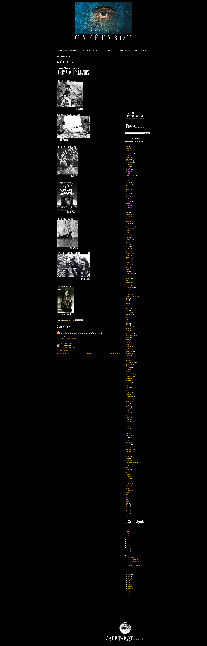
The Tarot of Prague (131, 335)
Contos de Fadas (130, 383)
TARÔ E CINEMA (132, 563)
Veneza (128, 284)
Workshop (128, 339)
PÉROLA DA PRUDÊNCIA (134, 565)
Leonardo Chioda (130, 316)
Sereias (128, 488)
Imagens (128, 210)
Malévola (128, 446)
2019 (128, 535)
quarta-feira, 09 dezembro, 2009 (68, 338)
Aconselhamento (130, 287)
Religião (128, 244)
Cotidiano (128, 169)
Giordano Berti (129, 312)
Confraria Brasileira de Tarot (132, 296)
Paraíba (128, 325)
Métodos (128, 194)
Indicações (128, 424)
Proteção (128, 474)
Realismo (128, 478)
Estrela (128, 403)
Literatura (128, 148)
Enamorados (129, 399)
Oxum (127, 458)
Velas (127, 508)
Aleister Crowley (130, 185)
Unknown (63, 330)
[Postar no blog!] (78, 320)
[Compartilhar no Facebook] (81, 320)
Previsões (128, 328)
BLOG (60, 51)
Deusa (127, 232)
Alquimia (128, 289)
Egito (127, 398)
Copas (127, 230)
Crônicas (128, 173)
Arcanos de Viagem (130, 175)
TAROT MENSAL (125, 51)
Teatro (127, 494)
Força (127, 410)
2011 (128, 551)
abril (129, 582)
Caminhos (128, 369)
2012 (128, 549)
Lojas (127, 269)
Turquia (128, 506)
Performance (129, 326)
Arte (127, 146)
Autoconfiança (129, 209)
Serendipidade (129, 276)
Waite (127, 512)
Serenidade (128, 490)
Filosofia (128, 193)
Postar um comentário (64, 350)
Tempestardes (129, 497)
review (127, 513)
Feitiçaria (128, 308)
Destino (128, 262)
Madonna (128, 442)
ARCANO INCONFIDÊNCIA (134, 561)
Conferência (129, 378)
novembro (130, 568)
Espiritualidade (129, 162)
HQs (127, 178)
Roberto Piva (129, 485)
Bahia (127, 358)
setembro (130, 572)
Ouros (127, 323)
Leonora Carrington (130, 439)
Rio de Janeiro (129, 483)
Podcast (128, 469)
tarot (127, 515)
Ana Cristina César (130, 349)
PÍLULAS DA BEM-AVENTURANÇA (136, 559)
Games (128, 237)
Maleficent (128, 444)
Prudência (128, 476)
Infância (128, 426)
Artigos (128, 225)
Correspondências (130, 260)
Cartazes (128, 371)
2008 (128, 591)
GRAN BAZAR (140, 51)
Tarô (127, 280)
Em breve (128, 303)
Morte (127, 317)
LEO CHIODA (70, 51)
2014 (128, 545)
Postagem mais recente (63, 353)
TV (127, 191)
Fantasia (128, 407)
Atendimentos (129, 253)
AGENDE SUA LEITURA (88, 51)
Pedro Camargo (129, 464)
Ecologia (128, 301)
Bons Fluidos (129, 364)
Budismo (128, 366)
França (127, 268)
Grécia (127, 415)
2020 (128, 533)
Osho (127, 321)
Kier (127, 437)
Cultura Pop (129, 161)
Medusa (128, 447)
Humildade (128, 419)
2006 (128, 595)
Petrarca (128, 467)
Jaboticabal (129, 430)
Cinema (128, 152)
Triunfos (128, 337)
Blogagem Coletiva (130, 362)
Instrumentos (129, 428)
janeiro (129, 588)
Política (128, 275)
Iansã (127, 423)
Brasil (127, 257)
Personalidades (129, 153)
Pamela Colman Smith (131, 462)
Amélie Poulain (129, 248)
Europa (128, 405)
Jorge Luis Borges (130, 435)
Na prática (128, 171)
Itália (127, 187)
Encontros (128, 401)
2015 (128, 543)
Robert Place (129, 330)
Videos (127, 510)
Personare (128, 216)
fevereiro (130, 586)
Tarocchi (128, 203)
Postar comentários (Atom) (67, 355)
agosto (129, 574)
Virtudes (128, 285)
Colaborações (129, 228)
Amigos (128, 348)
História (128, 180)
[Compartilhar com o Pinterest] (82, 320)
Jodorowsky (129, 433)
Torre (127, 503)
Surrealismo (129, 332)
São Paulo (128, 278)
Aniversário (128, 250)
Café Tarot (128, 367)
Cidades (128, 177)
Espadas (128, 200)
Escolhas (128, 307)
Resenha (128, 189)
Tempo (127, 499)
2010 (128, 553)
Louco (127, 271)
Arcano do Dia (129, 207)
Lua (127, 440)
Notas (127, 150)
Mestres (128, 166)
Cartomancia (129, 373)
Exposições (129, 234)
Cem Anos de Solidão (131, 374)
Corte (127, 385)
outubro (130, 570)
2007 (128, 593)
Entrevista (128, 264)
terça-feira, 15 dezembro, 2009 (68, 347)
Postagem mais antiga (114, 353)
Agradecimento (129, 346)
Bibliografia (128, 360)
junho (129, 578)
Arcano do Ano (129, 351)
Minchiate (128, 451)
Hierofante (128, 417)
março (129, 584)
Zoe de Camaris (64, 343)
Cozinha (128, 387)
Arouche (128, 355)
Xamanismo (129, 341)
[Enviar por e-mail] (76, 320)
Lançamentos (129, 314)
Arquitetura (128, 291)
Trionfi (127, 505)
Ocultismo (128, 456)
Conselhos (128, 382)
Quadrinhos (129, 219)
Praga (127, 242)
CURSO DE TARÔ (109, 51)
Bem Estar (128, 292)
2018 (128, 537)
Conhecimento (129, 380)
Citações (128, 155)
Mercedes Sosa (130, 449)
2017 (128, 539)
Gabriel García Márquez (131, 414)
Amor (127, 198)
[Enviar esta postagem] (73, 320)
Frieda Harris (129, 412)
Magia (127, 212)
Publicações (129, 184)
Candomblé (128, 294)
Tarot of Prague (129, 333)
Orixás (127, 319)
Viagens (128, 246)
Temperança (129, 282)
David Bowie (129, 392)
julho (129, 576)
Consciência (129, 259)
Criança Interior (129, 389)
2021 (128, 531)
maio (129, 580)
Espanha (128, 266)
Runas (127, 487)
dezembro (130, 557)
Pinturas (128, 205)
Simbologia (128, 223)
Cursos (128, 298)
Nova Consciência (130, 273)
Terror (127, 501)
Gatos (127, 310)
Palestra (128, 460)
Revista (128, 481)
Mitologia (128, 214)
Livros (127, 168)
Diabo (127, 300)
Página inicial (89, 353)
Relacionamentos (130, 480)
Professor (128, 473)
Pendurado (128, 465)
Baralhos (128, 255)
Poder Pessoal (129, 218)
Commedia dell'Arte (130, 376)
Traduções (128, 196)
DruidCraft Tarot (130, 396)
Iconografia (128, 202)
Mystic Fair (128, 455)
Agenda (128, 344)
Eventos (128, 164)
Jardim (127, 431)
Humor (127, 421)
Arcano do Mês (129, 353)
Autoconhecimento (130, 227)
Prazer (127, 471)
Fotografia (128, 235)
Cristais (128, 390)
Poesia (127, 157)
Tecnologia (128, 496)
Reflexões (128, 221)
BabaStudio (129, 357)
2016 (128, 541)
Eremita (128, 305)
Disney (127, 394)
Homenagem (129, 239)
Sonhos (128, 492)
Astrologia (128, 251)
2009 (128, 555)
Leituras (128, 159)
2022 (128, 529)
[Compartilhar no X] (79, 320)
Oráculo (128, 241)
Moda (127, 453)
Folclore (128, 408)
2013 (127, 342)
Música (128, 182)
